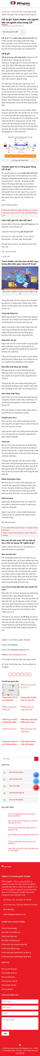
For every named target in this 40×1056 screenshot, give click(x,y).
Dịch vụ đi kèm (14, 786)
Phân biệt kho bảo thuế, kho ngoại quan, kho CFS (28, 743)
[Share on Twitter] (18, 674)
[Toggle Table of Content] (21, 32)
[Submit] (36, 759)
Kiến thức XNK (16, 12)
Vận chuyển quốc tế (16, 793)
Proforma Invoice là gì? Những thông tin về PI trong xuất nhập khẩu (10, 743)
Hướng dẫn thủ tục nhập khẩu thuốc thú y (23, 836)
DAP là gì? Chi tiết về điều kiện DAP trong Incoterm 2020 (10, 721)
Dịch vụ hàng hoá (15, 779)
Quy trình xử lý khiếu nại (11, 932)
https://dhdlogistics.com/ (18, 655)
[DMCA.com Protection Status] (20, 1045)
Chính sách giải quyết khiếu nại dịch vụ (16, 952)
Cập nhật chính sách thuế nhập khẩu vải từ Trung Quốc (23, 849)
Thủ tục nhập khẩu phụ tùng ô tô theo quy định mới (22, 829)
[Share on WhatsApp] (10, 674)
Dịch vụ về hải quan (16, 772)
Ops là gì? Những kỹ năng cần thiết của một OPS (20, 210)
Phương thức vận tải (9, 981)
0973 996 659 (8, 909)
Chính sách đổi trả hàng (11, 948)
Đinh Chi (21, 26)
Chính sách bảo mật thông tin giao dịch (16, 957)
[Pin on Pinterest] (26, 674)
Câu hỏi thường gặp (9, 928)
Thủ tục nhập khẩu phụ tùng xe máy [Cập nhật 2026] (21, 815)
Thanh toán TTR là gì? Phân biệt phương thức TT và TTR (10, 699)
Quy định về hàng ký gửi (11, 940)
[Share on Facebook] (14, 674)
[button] (3, 3)
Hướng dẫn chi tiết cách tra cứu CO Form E (28, 699)
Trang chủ (5, 12)
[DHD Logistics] (20, 3)
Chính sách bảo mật (9, 936)
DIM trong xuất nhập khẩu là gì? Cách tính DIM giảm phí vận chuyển (29, 721)
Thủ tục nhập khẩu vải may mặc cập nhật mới (21, 842)
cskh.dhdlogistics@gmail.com (14, 914)
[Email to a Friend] (22, 674)
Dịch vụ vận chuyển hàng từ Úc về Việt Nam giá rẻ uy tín (22, 822)
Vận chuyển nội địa (16, 800)
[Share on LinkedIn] (29, 674)
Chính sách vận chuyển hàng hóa (14, 944)
